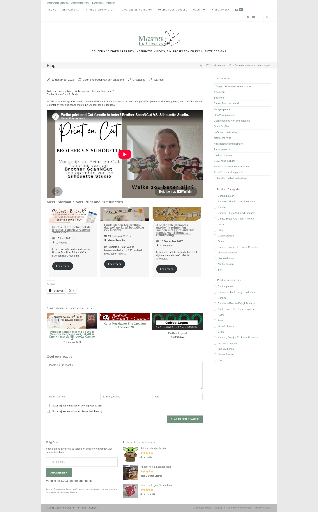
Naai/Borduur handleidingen (228, 143)
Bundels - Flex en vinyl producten (236, 201)
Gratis (221, 241)
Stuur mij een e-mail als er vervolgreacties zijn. (77, 405)
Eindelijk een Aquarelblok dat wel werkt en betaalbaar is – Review (124, 227)
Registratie (219, 507)
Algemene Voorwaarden (239, 507)
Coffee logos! (177, 333)
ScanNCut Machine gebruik (228, 172)
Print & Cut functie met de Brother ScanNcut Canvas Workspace (71, 229)
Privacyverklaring (262, 507)
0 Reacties (138, 79)
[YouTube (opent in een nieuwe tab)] (253, 17)
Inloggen (110, 3)
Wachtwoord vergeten (58, 3)
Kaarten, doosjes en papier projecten (238, 247)
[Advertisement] (242, 393)
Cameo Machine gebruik (227, 103)
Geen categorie (226, 235)
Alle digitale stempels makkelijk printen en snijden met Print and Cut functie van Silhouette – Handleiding (175, 230)
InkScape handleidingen (226, 132)
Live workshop (226, 258)
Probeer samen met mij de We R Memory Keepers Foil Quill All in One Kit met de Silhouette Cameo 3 (72, 335)
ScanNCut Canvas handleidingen (231, 166)
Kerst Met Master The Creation (125, 324)
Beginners (219, 97)
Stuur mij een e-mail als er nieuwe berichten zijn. (78, 411)
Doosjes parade (222, 109)
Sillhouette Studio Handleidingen (231, 178)
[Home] (200, 65)
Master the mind (222, 137)
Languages (98, 3)
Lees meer (62, 266)
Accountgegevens (80, 3)
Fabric (221, 224)
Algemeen (219, 92)
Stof (220, 269)
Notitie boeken (226, 264)
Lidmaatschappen (227, 252)
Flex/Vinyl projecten (224, 115)
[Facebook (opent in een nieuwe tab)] (248, 17)
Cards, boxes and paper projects (236, 218)
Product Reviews (223, 155)
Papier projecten (222, 149)
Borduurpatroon (226, 195)
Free (220, 230)
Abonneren (59, 472)
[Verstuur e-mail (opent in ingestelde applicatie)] (259, 17)
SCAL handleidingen (224, 160)
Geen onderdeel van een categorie (253, 65)
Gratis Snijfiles (221, 126)
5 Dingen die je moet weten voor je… (233, 86)
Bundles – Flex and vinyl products (236, 213)
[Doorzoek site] (267, 17)
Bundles (222, 207)
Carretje (159, 79)
